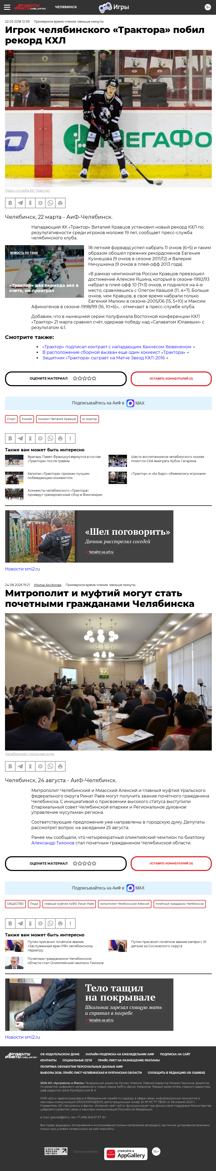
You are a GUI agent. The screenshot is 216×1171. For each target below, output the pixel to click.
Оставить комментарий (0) (171, 378)
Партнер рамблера (85, 1151)
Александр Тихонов (53, 842)
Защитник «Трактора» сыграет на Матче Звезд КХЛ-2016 (103, 357)
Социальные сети (77, 1060)
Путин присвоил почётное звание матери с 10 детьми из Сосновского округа (168, 944)
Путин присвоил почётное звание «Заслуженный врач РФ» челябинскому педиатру (60, 946)
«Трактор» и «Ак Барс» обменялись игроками (168, 474)
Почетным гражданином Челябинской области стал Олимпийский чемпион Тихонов (66, 961)
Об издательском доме (60, 1054)
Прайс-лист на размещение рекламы (129, 1060)
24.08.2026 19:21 (17, 585)
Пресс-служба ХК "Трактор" (27, 190)
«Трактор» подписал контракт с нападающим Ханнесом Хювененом (117, 346)
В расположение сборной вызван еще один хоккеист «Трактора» (113, 352)
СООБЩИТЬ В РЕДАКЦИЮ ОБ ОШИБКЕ (176, 1073)
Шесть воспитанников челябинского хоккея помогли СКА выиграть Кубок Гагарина (167, 459)
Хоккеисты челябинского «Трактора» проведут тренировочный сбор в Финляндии (65, 492)
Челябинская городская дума (29, 754)
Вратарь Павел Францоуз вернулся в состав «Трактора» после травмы (64, 459)
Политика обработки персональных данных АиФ (81, 1066)
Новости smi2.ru (22, 569)
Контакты (48, 1060)
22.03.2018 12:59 (17, 21)
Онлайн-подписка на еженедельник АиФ (120, 1054)
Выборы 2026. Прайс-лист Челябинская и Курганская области (91, 1073)
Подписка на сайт (175, 1054)
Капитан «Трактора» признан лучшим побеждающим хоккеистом (58, 476)
